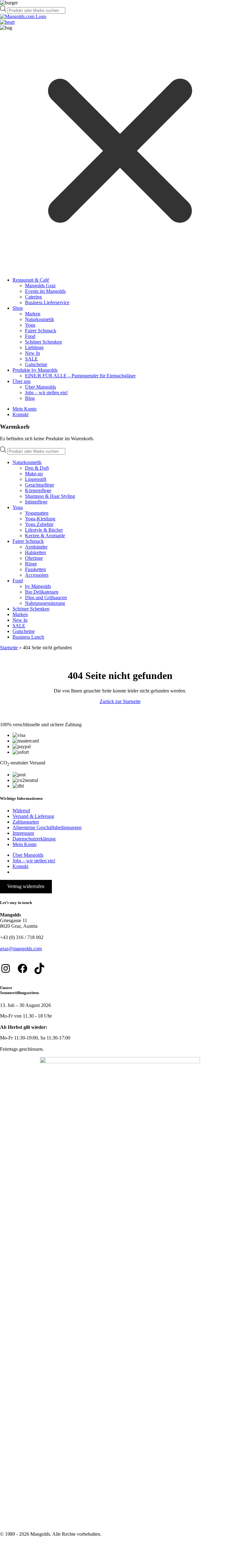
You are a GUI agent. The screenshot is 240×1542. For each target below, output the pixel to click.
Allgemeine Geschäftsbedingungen (47, 827)
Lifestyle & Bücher (44, 530)
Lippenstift (35, 479)
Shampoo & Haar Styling (50, 496)
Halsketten (35, 552)
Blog (30, 398)
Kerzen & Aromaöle (45, 535)
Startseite (9, 647)
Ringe (31, 563)
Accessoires (36, 575)
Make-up (34, 473)
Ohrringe (34, 558)
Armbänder (36, 546)
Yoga (30, 325)
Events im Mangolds (45, 291)
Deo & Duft (37, 468)
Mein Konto (24, 408)
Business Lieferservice (47, 302)
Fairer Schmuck (40, 330)
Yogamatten (36, 513)
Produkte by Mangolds (35, 370)
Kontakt (20, 414)
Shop (17, 308)
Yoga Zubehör (39, 524)
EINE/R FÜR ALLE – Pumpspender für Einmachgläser (80, 375)
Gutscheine (36, 364)
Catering (33, 296)
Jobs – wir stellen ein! (46, 392)
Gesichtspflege (39, 485)
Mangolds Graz (40, 285)
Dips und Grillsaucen (46, 597)
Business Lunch (28, 637)
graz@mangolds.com (21, 948)
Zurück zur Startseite (120, 701)
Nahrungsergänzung (45, 603)
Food (30, 336)
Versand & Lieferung (33, 816)
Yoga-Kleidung (40, 518)
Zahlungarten (25, 822)
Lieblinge (34, 347)
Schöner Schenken (43, 342)
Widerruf (21, 810)
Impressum (23, 833)
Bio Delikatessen (41, 592)
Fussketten (35, 569)
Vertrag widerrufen (25, 886)
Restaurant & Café (30, 280)
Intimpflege (36, 501)
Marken (32, 313)
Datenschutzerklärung (34, 838)
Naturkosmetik (39, 319)
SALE (31, 358)
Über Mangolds (40, 387)
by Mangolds (38, 586)
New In (32, 353)
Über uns (21, 381)
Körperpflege (38, 490)
